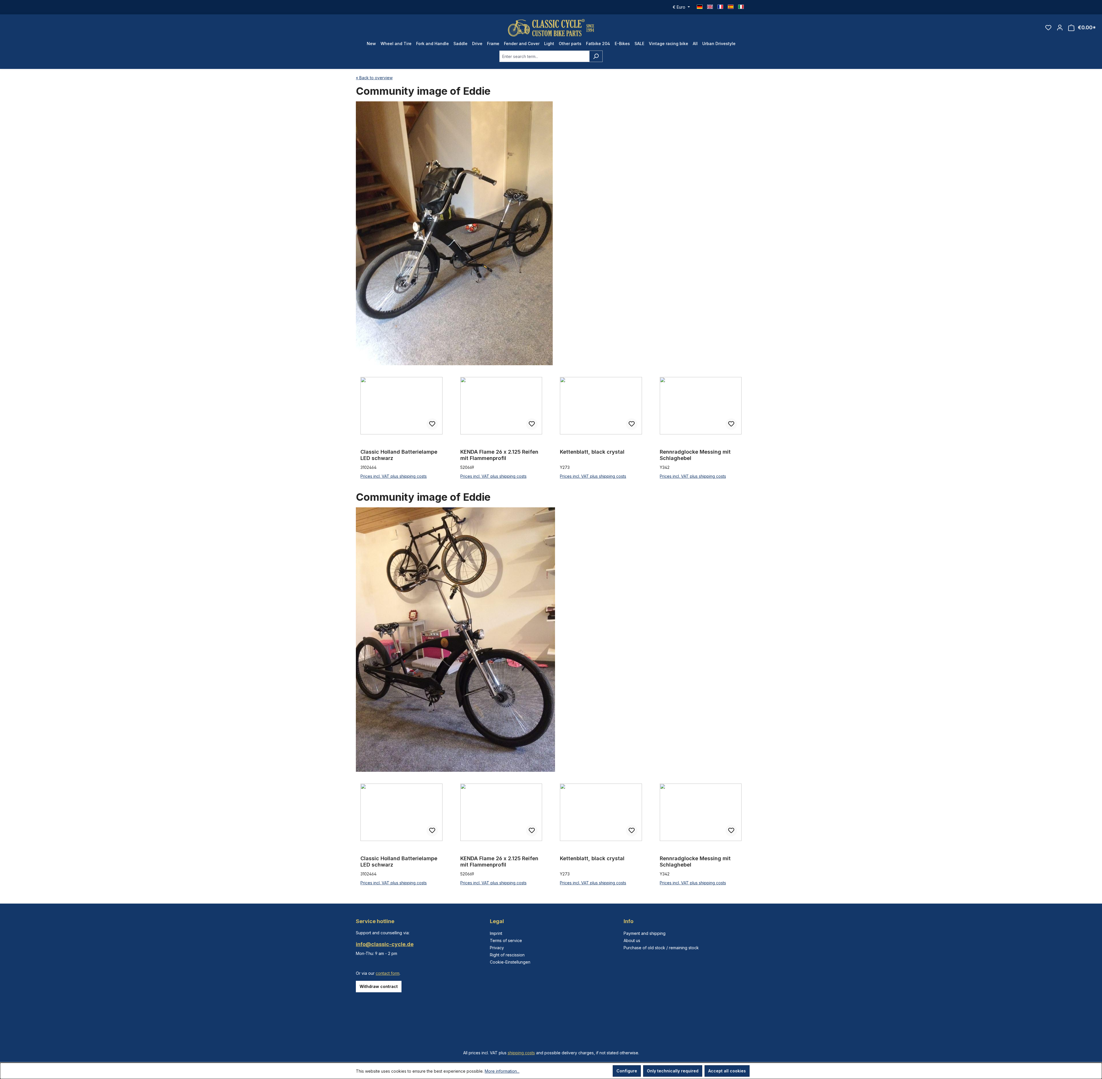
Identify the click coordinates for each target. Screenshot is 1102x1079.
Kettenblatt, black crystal (592, 452)
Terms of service (506, 940)
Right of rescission (507, 954)
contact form (387, 973)
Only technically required (673, 1070)
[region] (551, 428)
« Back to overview (374, 77)
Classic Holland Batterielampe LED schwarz (398, 455)
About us (632, 940)
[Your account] (1059, 27)
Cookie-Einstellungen (510, 962)
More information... (502, 1071)
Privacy (497, 947)
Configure (626, 1070)
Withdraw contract (379, 986)
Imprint (496, 933)
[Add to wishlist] (432, 424)
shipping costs (521, 1052)
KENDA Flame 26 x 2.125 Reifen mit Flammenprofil (499, 455)
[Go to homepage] (551, 27)
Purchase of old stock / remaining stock (661, 947)
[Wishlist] (1048, 27)
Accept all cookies (727, 1070)
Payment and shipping (645, 933)
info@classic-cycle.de (385, 944)
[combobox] (544, 56)
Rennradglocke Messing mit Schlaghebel (695, 455)
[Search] (596, 56)
